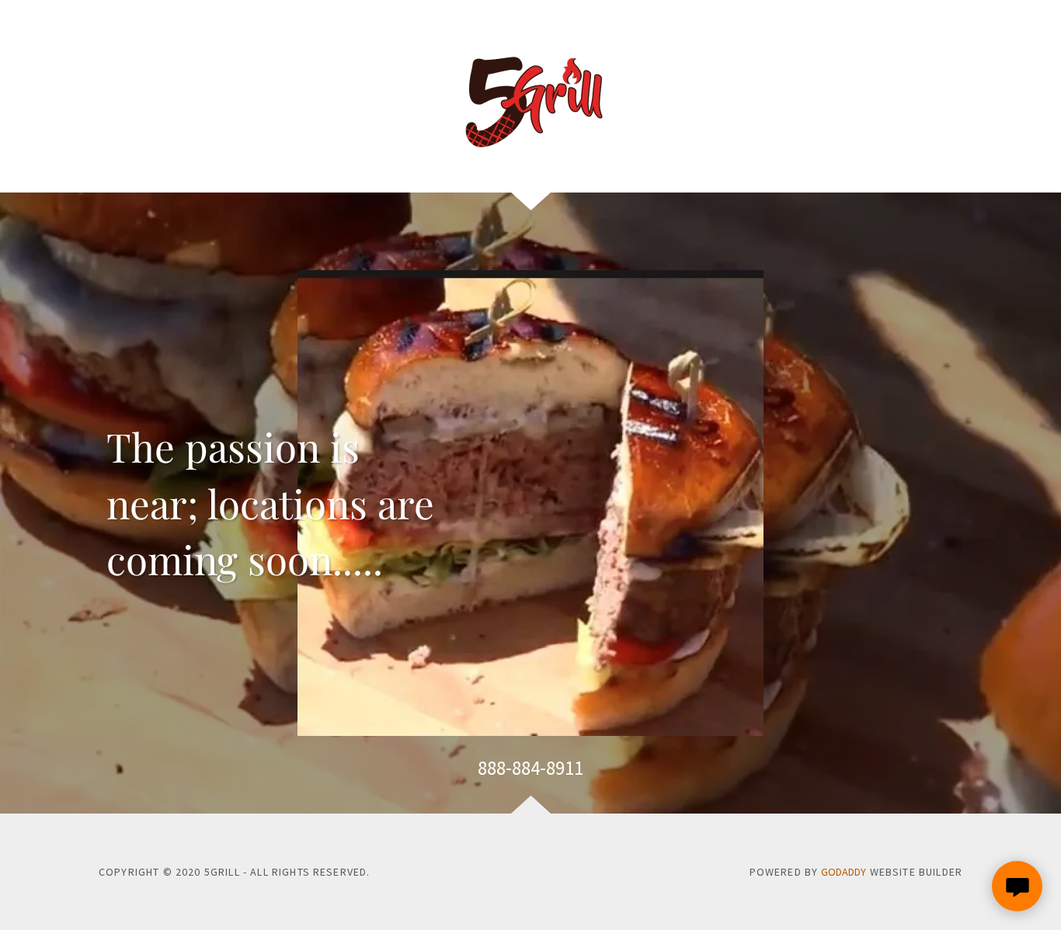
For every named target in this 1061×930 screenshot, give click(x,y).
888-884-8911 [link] (530, 767)
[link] (530, 96)
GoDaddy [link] (843, 872)
